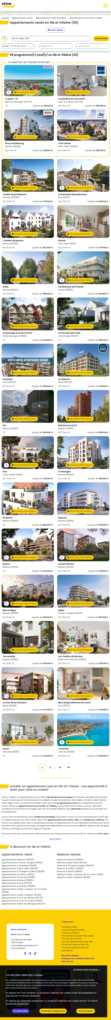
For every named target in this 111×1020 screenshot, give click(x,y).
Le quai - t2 (11, 98)
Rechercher (101, 38)
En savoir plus (21, 1011)
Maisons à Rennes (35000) (70, 859)
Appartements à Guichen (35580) (18, 886)
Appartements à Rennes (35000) (18, 859)
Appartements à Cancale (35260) (18, 877)
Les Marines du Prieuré (70, 286)
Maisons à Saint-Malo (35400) (72, 862)
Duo (5, 471)
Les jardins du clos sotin (71, 98)
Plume (61, 240)
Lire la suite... (55, 838)
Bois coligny (9, 610)
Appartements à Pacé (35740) (17, 883)
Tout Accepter (85, 1011)
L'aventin (63, 748)
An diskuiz (64, 379)
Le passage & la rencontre (17, 332)
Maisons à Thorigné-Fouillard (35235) (75, 865)
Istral (6, 748)
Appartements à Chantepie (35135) (19, 865)
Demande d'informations (26, 92)
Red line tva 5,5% (67, 425)
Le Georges (64, 471)
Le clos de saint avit (69, 332)
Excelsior (8, 379)
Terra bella (9, 656)
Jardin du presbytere (15, 194)
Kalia (6, 286)
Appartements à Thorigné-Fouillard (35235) (23, 871)
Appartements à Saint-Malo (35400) (20, 868)
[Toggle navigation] (105, 6)
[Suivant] (68, 767)
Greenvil (7, 517)
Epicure (62, 517)
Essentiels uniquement (53, 1011)
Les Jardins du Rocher (70, 656)
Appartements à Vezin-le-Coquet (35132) (22, 900)
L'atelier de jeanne (13, 240)
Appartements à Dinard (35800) (17, 880)
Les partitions (66, 563)
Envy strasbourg (14, 143)
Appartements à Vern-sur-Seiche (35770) (22, 897)
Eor (4, 425)
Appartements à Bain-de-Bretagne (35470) (23, 903)
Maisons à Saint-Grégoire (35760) (74, 877)
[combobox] (18, 46)
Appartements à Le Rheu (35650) (18, 874)
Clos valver (64, 143)
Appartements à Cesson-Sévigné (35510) (22, 862)
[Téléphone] (8, 92)
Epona (6, 563)
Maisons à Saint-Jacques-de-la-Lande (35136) (80, 874)
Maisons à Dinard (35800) (70, 871)
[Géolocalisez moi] (5, 38)
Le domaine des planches (72, 194)
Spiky (61, 610)
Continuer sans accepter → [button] (86, 969)
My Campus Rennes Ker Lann (74, 702)
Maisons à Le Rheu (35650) (70, 868)
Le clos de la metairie (14, 702)
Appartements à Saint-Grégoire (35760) (21, 895)
